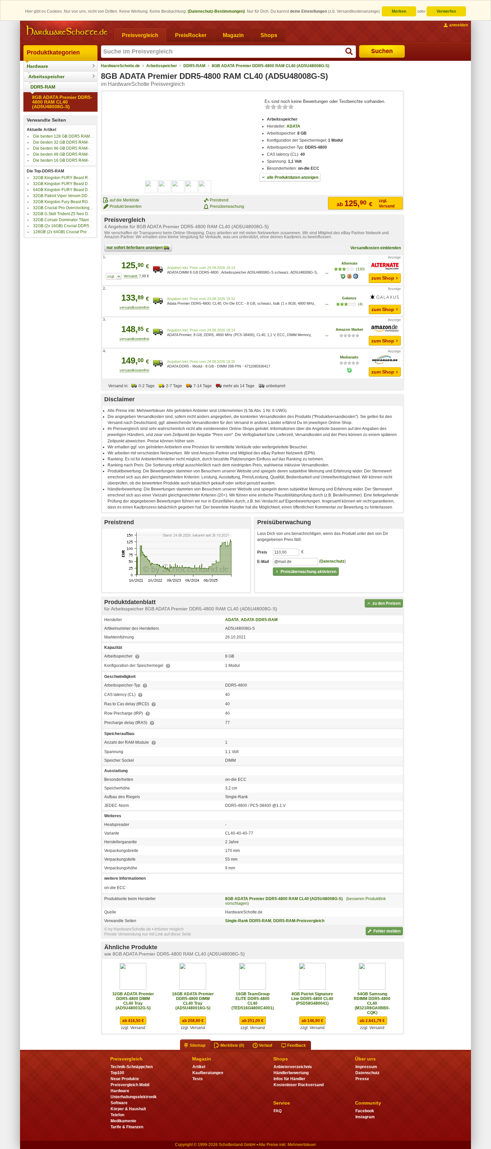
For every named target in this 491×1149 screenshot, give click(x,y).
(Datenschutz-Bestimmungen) (216, 11)
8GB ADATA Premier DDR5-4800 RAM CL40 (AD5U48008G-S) (62, 102)
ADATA (293, 126)
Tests (197, 1078)
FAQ (278, 1111)
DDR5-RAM (42, 87)
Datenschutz (332, 561)
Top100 (117, 1072)
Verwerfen (446, 11)
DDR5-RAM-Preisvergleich (298, 920)
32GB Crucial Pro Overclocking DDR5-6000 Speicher (81, 207)
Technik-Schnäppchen (132, 1066)
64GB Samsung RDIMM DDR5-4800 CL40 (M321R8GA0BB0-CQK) (372, 1003)
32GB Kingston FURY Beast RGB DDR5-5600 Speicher (83, 177)
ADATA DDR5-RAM (259, 619)
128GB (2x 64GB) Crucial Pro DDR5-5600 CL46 (77, 232)
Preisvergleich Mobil (130, 1085)
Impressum (366, 1066)
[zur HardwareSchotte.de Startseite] (67, 31)
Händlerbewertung (291, 1072)
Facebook (364, 1111)
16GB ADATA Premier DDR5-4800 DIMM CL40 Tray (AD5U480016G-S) (193, 1001)
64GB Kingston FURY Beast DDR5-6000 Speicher (78, 189)
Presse (362, 1078)
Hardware (37, 66)
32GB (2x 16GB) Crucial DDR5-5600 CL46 (72, 226)
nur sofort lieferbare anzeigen (135, 247)
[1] (114, 276)
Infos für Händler (289, 1078)
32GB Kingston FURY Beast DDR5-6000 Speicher (78, 183)
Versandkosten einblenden (375, 248)
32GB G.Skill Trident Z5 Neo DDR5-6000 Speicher (79, 213)
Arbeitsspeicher (46, 76)
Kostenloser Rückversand (299, 1085)
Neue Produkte (125, 1078)
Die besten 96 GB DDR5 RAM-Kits (64, 148)
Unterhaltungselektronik (134, 1097)
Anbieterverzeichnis (293, 1066)
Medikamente (123, 1121)
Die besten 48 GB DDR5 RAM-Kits (64, 154)
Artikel (198, 1066)
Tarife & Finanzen (127, 1127)
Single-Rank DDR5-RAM (248, 920)
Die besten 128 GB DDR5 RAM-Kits (65, 136)
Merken (399, 11)
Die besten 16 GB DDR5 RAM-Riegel (67, 160)
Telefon (117, 1115)
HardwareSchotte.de (120, 65)
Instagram (365, 1117)
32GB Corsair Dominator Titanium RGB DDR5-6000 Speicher (89, 220)
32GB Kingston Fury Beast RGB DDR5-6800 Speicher (82, 201)
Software (119, 1103)
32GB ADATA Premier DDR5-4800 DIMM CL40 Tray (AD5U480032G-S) (133, 1001)
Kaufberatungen (207, 1072)
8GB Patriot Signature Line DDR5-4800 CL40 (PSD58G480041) (312, 999)
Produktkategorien (53, 52)
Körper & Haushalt (128, 1109)
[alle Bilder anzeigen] (178, 186)
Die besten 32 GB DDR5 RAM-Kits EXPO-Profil (75, 142)
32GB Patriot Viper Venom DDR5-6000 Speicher (77, 195)
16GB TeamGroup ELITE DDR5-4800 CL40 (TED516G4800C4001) (252, 1001)
